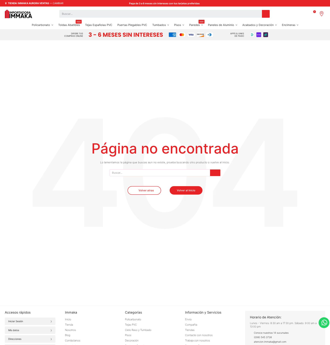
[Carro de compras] (313, 14)
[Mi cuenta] (305, 13)
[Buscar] (266, 14)
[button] (144, 190)
